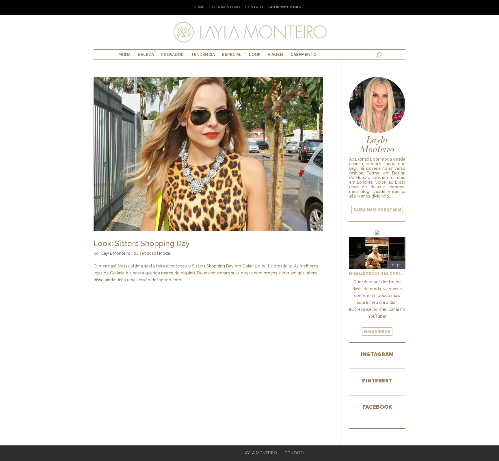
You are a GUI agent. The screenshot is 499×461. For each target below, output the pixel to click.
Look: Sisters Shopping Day (142, 243)
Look (254, 55)
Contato (254, 7)
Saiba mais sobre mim (377, 210)
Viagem (275, 55)
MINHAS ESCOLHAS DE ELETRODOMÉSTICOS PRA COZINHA (377, 274)
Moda (124, 55)
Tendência (203, 55)
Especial (232, 55)
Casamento (303, 55)
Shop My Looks (284, 7)
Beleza (146, 55)
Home (199, 7)
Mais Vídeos (377, 331)
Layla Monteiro (224, 7)
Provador (172, 55)
